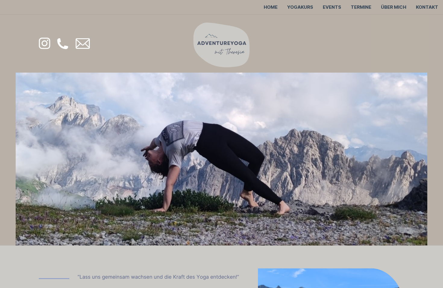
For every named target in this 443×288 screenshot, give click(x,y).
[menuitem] (271, 7)
